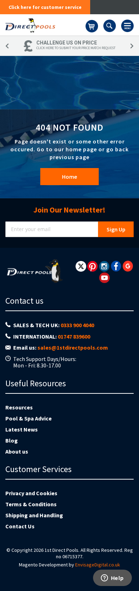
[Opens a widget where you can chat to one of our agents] (112, 578)
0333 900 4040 (77, 325)
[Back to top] (128, 567)
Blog (11, 440)
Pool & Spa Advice (28, 418)
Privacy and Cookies (31, 493)
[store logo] (45, 25)
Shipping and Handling (34, 515)
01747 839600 (74, 336)
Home (69, 176)
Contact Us (20, 526)
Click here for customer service (45, 7)
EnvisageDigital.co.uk (97, 564)
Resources (19, 407)
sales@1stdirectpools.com (72, 347)
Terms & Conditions (31, 504)
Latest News (21, 429)
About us (16, 451)
